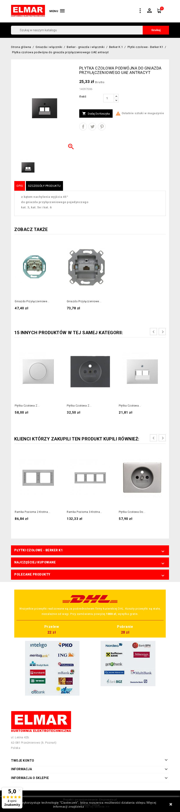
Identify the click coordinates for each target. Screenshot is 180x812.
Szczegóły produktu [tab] (44, 185)
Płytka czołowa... (130, 405)
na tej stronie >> (97, 806)
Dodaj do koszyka (96, 113)
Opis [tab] (19, 185)
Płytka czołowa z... (27, 405)
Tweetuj (92, 126)
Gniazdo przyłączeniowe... (32, 301)
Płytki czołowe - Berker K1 (38, 550)
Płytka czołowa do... (132, 511)
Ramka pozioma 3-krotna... (84, 511)
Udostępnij (83, 126)
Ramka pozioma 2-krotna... (32, 511)
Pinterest (101, 126)
